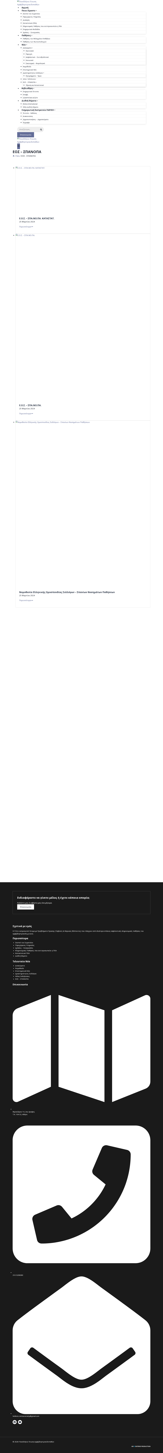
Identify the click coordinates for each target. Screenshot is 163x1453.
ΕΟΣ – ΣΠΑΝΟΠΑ (22, 979)
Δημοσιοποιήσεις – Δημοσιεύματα (35, 119)
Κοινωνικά (29, 60)
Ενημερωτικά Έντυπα (31, 91)
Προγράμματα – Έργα (33, 76)
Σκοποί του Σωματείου (31, 14)
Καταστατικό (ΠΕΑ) (30, 23)
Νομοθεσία (27, 67)
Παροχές (29, 54)
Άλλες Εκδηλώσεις (29, 79)
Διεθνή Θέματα (21, 956)
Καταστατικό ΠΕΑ (22, 953)
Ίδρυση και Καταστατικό (35, 85)
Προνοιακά (30, 51)
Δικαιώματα (20, 965)
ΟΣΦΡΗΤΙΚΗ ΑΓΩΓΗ (30, 98)
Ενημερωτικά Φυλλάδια (31, 29)
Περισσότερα (26, 226)
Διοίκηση (26, 20)
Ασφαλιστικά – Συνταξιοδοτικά (37, 57)
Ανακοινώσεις (28, 116)
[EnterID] (141, 1446)
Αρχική (25, 7)
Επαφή (25, 95)
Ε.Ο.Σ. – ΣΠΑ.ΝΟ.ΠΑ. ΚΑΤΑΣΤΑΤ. (36, 218)
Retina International (30, 104)
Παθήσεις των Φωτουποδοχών (34, 42)
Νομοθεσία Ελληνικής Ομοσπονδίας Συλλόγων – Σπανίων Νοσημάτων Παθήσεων (67, 592)
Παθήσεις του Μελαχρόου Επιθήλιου (36, 39)
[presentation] (83, 189)
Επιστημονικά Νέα (29, 70)
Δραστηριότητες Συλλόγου (25, 973)
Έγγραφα (26, 122)
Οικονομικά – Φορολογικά (35, 63)
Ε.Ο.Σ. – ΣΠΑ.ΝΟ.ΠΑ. (30, 405)
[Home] (14, 156)
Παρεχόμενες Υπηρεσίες (32, 17)
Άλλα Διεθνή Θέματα (30, 107)
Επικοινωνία (25, 134)
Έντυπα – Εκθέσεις (30, 113)
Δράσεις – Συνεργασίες (31, 32)
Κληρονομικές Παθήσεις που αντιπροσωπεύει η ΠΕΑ (42, 26)
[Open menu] (18, 146)
